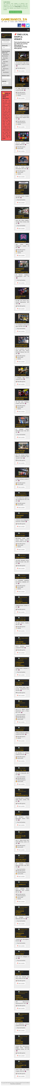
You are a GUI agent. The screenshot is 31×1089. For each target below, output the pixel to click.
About (17, 1082)
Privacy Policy (18, 6)
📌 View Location (21, 71)
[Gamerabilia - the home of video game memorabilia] (14, 19)
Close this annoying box (15, 12)
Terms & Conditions (25, 1082)
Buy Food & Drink (5, 69)
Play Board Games (5, 66)
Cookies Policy (18, 1083)
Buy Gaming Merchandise (5, 55)
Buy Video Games (5, 58)
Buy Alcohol (6, 72)
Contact (20, 1082)
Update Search (7, 87)
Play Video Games (5, 62)
